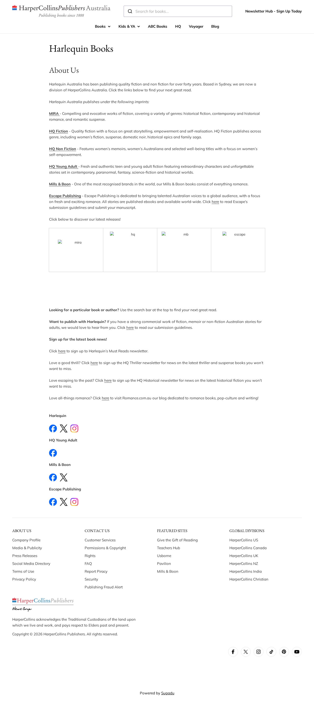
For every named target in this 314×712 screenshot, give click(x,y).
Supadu (167, 693)
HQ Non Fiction (62, 148)
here (215, 201)
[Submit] (129, 11)
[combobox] (178, 11)
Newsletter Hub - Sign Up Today (273, 11)
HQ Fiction (58, 131)
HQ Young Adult (63, 166)
